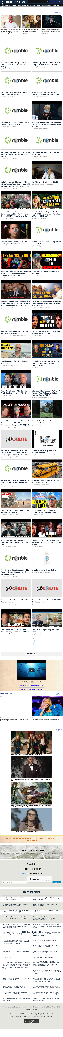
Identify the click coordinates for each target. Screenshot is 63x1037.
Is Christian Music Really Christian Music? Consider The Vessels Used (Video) (13, 65)
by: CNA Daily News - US (38, 307)
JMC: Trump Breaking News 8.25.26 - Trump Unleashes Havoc (14, 94)
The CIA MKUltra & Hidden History (43, 957)
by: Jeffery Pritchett (37, 66)
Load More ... (31, 653)
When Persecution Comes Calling (44, 570)
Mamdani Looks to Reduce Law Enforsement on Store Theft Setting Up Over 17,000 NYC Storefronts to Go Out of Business (15, 215)
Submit (57, 882)
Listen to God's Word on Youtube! (32, 686)
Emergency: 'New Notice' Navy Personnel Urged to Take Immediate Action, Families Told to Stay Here (16, 274)
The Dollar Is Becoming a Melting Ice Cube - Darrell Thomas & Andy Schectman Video (45, 363)
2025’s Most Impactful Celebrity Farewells (24, 831)
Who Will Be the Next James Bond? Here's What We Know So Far (30, 780)
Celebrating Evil (7, 957)
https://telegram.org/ (23, 853)
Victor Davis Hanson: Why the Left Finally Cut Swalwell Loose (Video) (14, 392)
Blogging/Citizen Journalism (46, 246)
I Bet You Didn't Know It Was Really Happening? (26, 754)
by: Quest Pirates (36, 484)
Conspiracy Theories (45, 397)
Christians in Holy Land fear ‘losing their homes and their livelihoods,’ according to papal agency (47, 303)
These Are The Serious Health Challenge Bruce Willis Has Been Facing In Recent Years (10, 31)
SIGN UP (23, 873)
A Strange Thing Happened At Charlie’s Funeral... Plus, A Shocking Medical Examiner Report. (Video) (46, 393)
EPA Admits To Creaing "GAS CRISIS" (45, 182)
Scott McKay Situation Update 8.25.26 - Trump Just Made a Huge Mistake (47, 64)
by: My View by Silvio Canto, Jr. (40, 454)
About (4, 1007)
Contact (24, 1007)
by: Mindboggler (5, 514)
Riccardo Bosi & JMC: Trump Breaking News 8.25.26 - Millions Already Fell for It (15, 482)
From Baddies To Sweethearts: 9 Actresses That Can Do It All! (51, 30)
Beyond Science (26, 5)
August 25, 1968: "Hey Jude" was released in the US (44, 452)
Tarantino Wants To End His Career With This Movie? (30, 30)
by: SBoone (4, 218)
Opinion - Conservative (55, 454)
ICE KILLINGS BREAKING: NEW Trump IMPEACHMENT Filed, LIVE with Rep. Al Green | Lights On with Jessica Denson (15, 453)
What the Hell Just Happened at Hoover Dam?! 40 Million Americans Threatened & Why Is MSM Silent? (47, 214)
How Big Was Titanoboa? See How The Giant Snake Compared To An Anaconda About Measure (31, 806)
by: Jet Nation (35, 425)
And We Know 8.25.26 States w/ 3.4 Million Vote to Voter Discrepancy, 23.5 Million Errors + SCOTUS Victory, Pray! (15, 184)
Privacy (30, 1007)
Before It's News (15, 2)
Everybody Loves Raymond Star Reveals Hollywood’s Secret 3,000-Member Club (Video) (46, 542)
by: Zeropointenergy (6, 457)
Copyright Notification (50, 1007)
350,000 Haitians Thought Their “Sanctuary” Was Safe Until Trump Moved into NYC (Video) (46, 993)
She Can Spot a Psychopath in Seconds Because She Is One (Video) (46, 332)
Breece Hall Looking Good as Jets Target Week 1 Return (44, 422)
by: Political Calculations (7, 365)
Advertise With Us (12, 1007)
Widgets (35, 1009)
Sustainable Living (47, 5)
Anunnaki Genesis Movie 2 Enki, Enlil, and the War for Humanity (14, 332)
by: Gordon (34, 572)
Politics (9, 395)
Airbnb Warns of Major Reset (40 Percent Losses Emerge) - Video (44, 511)
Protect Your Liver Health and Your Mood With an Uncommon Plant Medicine (46, 945)
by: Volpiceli (35, 246)
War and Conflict (49, 184)
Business (41, 514)
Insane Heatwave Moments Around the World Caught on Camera (46, 481)
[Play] (31, 670)
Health (19, 5)
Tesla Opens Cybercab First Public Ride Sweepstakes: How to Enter (45, 952)
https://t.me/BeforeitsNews (51, 853)
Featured (7, 5)
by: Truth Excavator (6, 308)
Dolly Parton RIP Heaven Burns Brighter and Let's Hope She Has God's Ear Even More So (46, 124)
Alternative (43, 218)
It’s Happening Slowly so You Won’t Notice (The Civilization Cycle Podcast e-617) (16, 933)
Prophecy (45, 66)
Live (61, 5)
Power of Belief (36, 5)
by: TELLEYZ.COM (6, 335)
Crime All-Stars (16, 457)
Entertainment (45, 484)
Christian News (13, 69)
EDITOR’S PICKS (31, 892)
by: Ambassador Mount (38, 184)
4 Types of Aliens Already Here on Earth (44, 940)
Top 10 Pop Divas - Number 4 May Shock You (46, 719)
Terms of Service (38, 1007)
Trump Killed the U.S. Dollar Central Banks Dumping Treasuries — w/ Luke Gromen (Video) (15, 632)
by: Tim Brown (4, 69)
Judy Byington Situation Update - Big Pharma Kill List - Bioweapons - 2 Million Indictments (15, 572)
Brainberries (4, 35)
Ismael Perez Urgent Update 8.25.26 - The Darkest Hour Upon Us (15, 123)
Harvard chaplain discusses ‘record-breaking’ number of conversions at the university (15, 244)
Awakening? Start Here (44, 572)
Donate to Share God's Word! (31, 689)
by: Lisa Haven (35, 218)
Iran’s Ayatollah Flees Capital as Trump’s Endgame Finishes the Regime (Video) (15, 542)
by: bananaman (5, 604)
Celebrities (41, 546)
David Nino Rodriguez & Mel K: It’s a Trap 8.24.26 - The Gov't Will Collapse (14, 993)
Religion (47, 307)
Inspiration (56, 5)
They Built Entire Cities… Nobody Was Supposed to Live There (15, 511)
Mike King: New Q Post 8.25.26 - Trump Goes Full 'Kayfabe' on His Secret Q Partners (15, 154)
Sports (41, 425)
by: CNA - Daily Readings (7, 248)
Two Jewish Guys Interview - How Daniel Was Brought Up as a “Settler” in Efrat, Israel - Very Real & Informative (46, 934)
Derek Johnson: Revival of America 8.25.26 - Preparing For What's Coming (46, 94)
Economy (14, 5)
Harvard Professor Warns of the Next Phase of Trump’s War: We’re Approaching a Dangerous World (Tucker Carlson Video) (16, 424)
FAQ (20, 1007)
